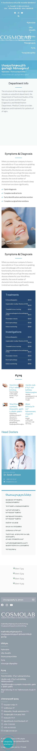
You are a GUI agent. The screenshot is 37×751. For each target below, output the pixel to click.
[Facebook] (15, 13)
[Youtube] (22, 13)
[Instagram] (18, 13)
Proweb (23, 747)
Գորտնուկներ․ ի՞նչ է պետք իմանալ (15, 387)
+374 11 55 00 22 (27, 8)
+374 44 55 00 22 (14, 8)
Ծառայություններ (18, 71)
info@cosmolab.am (22, 6)
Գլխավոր (5, 71)
